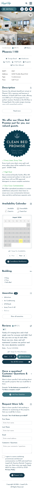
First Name (6, 419)
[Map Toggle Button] (22, 9)
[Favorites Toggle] (31, 9)
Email (4, 435)
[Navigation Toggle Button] (31, 3)
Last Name (6, 427)
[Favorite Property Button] (31, 15)
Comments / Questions (9, 443)
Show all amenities (17, 316)
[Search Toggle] (26, 3)
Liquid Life (23, 484)
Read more (17, 111)
